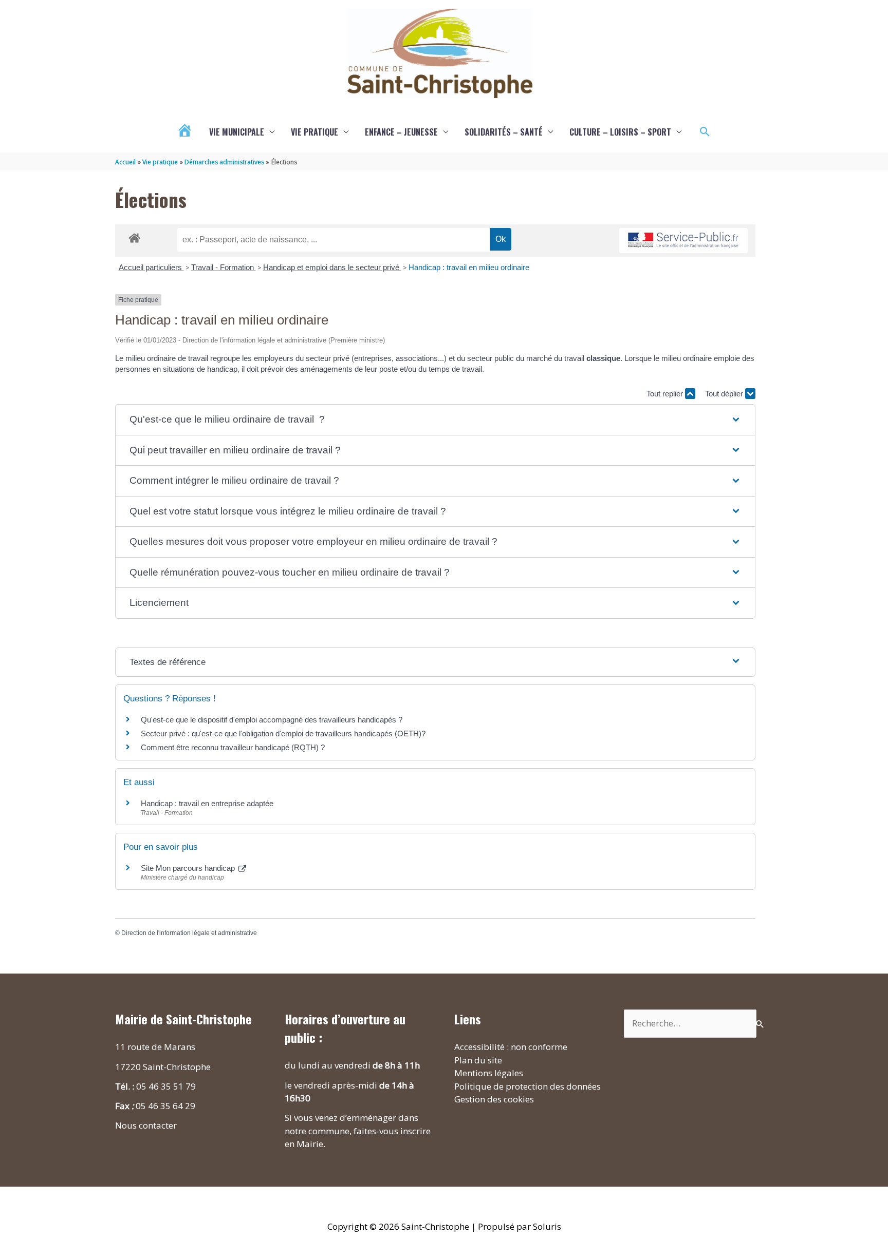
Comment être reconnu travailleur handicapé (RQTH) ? (233, 747)
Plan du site (478, 1060)
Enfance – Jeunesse (401, 132)
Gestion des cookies (494, 1099)
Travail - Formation (223, 267)
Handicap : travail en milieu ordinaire (469, 267)
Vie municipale (236, 132)
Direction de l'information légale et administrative (189, 933)
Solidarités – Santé (504, 132)
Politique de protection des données (527, 1086)
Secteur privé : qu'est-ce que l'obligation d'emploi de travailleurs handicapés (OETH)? (283, 733)
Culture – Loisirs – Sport (620, 132)
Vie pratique (314, 132)
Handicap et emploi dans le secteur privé (332, 267)
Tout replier (665, 393)
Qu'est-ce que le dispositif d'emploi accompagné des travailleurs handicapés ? (271, 719)
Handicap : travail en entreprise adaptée (207, 803)
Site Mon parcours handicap (189, 868)
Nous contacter (146, 1125)
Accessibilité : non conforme (510, 1047)
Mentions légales (488, 1073)
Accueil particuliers (151, 267)
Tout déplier (725, 393)
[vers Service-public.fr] (683, 240)
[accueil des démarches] (134, 236)
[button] (705, 132)
